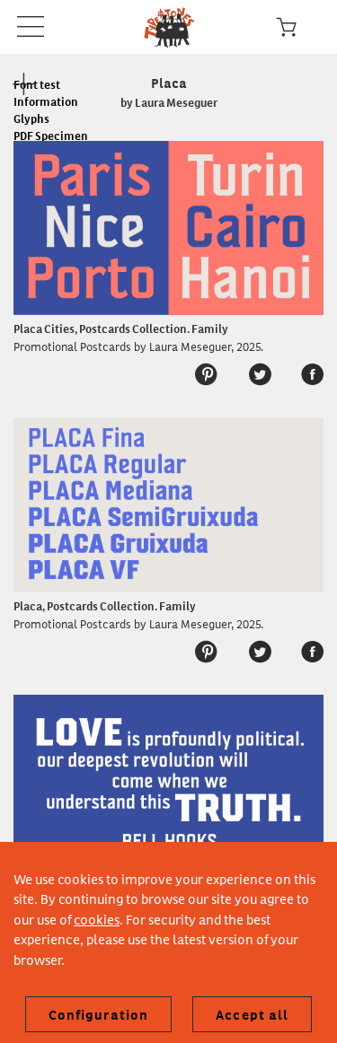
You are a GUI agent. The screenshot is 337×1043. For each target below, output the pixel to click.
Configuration (99, 1014)
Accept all (252, 1014)
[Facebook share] (303, 375)
